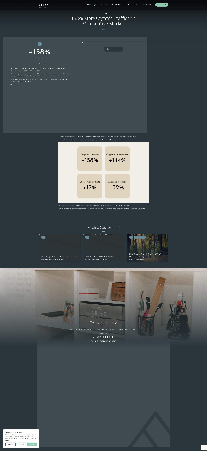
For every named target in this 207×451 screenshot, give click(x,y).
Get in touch (109, 209)
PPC (131, 237)
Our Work (116, 4)
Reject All (21, 444)
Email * (71, 345)
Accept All (31, 444)
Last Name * (72, 360)
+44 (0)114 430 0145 (103, 336)
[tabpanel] (40, 51)
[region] (21, 438)
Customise (10, 444)
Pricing (103, 4)
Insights (94, 439)
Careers (147, 4)
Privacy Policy (160, 444)
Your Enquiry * (103, 345)
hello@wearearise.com (103, 340)
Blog (127, 4)
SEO (43, 237)
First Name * (73, 353)
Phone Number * (74, 367)
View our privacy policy (103, 420)
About (136, 4)
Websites (142, 237)
